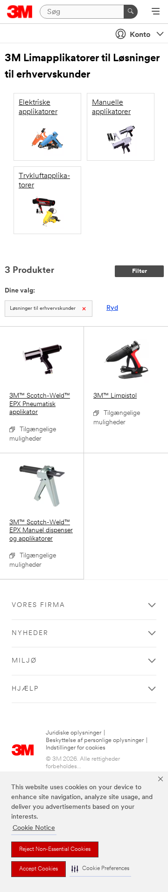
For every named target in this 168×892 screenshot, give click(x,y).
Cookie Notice (34, 828)
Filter (139, 271)
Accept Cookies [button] (38, 869)
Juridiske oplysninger (73, 733)
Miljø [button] (24, 660)
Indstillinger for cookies (75, 748)
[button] (100, 869)
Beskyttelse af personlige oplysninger (95, 740)
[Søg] (131, 12)
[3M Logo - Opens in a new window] (20, 12)
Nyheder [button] (30, 633)
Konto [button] (140, 35)
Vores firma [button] (38, 605)
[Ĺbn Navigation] (156, 12)
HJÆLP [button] (25, 688)
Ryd (112, 308)
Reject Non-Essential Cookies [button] (55, 849)
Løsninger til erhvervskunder (43, 308)
